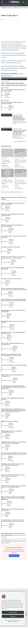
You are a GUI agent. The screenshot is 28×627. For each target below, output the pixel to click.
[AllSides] (14, 1)
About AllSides (9, 591)
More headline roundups (20, 141)
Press (14, 591)
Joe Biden (20, 73)
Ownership (19, 591)
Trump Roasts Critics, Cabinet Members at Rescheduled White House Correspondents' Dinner (19, 118)
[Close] (24, 593)
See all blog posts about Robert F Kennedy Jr (11, 192)
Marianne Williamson (6, 75)
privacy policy (20, 607)
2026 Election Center (7, 7)
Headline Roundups (17, 7)
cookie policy (4, 608)
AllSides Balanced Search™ (7, 540)
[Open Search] (26, 2)
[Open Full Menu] (2, 2)
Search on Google (14, 555)
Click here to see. (13, 70)
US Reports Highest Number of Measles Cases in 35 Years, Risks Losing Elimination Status (19, 132)
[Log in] (23, 2)
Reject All (13, 616)
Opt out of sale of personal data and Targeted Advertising (13, 620)
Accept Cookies (13, 612)
